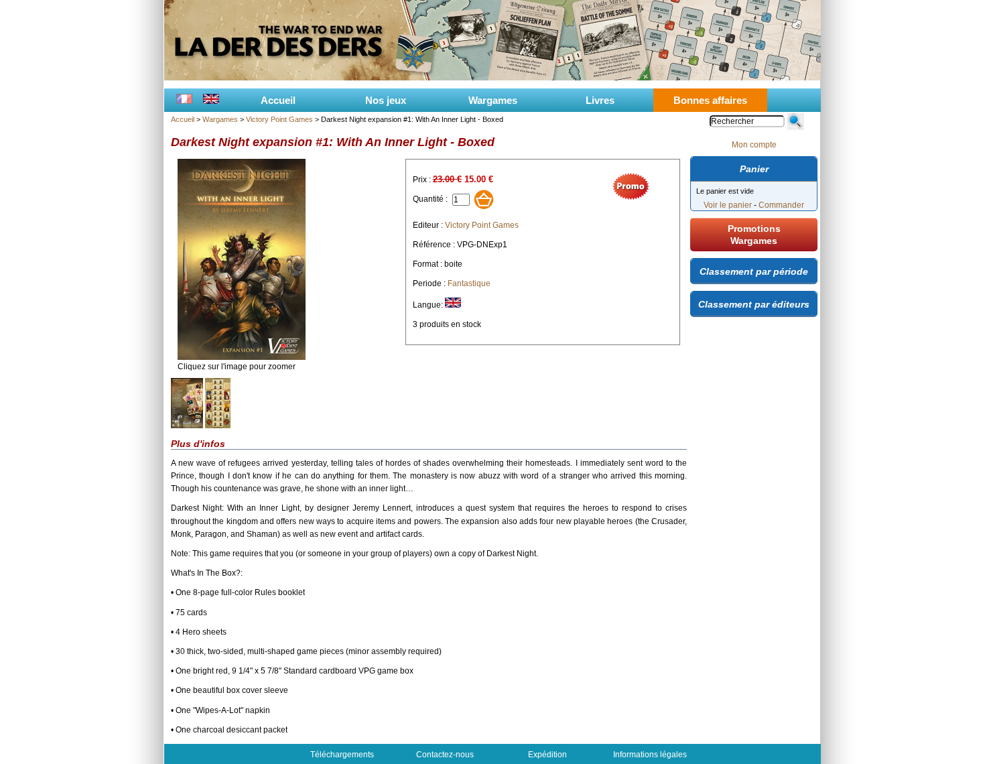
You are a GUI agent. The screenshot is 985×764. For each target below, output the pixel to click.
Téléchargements (342, 754)
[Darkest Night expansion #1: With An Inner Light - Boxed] (242, 357)
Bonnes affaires (710, 100)
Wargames (492, 100)
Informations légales (650, 754)
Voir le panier (728, 205)
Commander (781, 205)
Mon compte (754, 144)
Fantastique (469, 283)
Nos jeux (385, 100)
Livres (600, 100)
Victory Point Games (279, 119)
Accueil (278, 100)
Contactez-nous (445, 754)
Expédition (547, 754)
